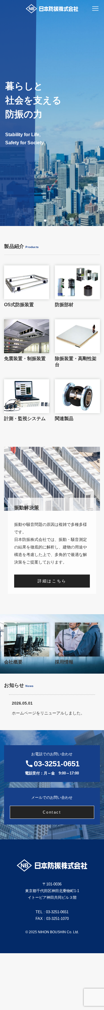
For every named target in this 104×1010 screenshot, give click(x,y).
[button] (45, 220)
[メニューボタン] (95, 8)
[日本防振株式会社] (52, 8)
